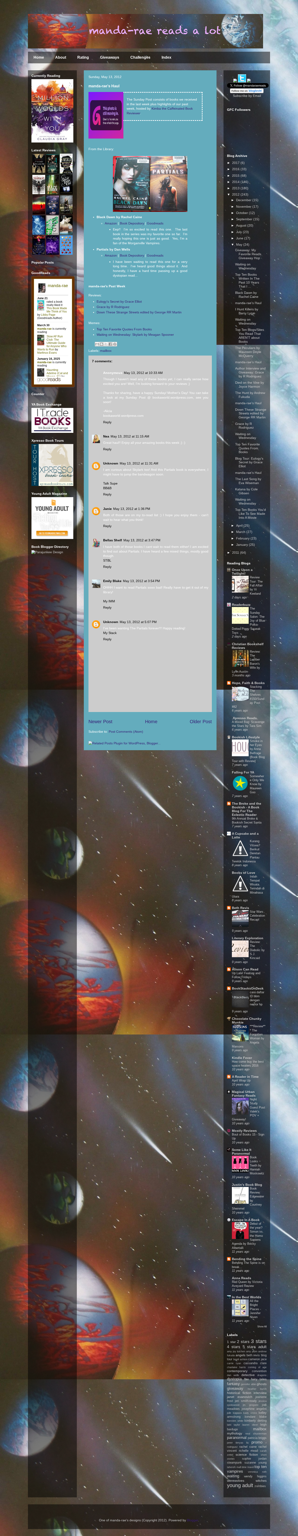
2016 (236, 169)
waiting (233, 1476)
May (239, 244)
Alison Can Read (245, 969)
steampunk (234, 1462)
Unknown (110, 463)
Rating (83, 57)
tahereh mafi (234, 1467)
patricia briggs (257, 1438)
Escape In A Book (246, 1220)
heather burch (257, 1388)
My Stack (110, 633)
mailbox (106, 351)
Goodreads (155, 223)
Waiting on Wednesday (245, 266)
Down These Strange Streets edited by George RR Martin (139, 312)
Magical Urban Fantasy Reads (244, 1093)
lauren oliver (250, 1424)
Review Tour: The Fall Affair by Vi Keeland (256, 585)
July (239, 232)
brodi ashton (240, 1359)
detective (248, 1375)
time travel (248, 1467)
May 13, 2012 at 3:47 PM (141, 540)
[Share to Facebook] (110, 344)
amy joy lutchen (236, 1351)
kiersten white (235, 1420)
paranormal (237, 1437)
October (242, 213)
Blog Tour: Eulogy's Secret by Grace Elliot (249, 462)
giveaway (235, 1388)
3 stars (259, 1341)
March (241, 532)
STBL (107, 560)
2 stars (243, 1341)
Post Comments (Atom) (126, 731)
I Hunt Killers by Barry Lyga (246, 311)
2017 (236, 163)
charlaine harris (236, 1367)
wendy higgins (255, 1476)
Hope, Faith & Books (248, 683)
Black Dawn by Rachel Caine (246, 294)
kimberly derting (255, 1420)
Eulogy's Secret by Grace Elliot (119, 301)
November (244, 206)
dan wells (233, 1375)
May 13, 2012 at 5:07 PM (138, 622)
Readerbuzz (241, 605)
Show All (262, 1326)
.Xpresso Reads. (245, 718)
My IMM (109, 601)
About (60, 57)
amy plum (251, 1351)
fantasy (233, 1384)
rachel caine (248, 1446)
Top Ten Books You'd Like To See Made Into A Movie (250, 513)
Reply (107, 422)
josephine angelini (254, 1409)
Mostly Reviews (244, 1131)
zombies (260, 1486)
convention (259, 1371)
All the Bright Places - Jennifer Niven (255, 1309)
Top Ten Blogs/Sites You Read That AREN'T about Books (249, 335)
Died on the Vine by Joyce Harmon (249, 384)
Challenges (140, 57)
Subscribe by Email (247, 96)
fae (246, 1379)
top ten (260, 1467)
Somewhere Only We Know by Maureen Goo (257, 784)
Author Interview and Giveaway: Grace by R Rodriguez (250, 372)
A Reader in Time (245, 1076)
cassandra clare (255, 1363)
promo (256, 1442)
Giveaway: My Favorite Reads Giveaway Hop (248, 254)
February (243, 538)
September (244, 219)
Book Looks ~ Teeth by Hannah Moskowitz (257, 1165)
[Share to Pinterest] (114, 344)
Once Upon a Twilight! (242, 571)
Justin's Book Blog (247, 1185)
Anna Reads (241, 1278)
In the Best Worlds (246, 1297)
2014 (236, 182)
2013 (236, 188)
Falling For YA (243, 772)
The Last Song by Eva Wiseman (248, 481)
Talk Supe (110, 483)
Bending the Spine (246, 1259)
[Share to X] (106, 344)
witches (261, 1480)
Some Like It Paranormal (241, 1151)
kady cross (250, 1412)
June (240, 238)
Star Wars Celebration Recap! (257, 916)
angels (240, 1355)
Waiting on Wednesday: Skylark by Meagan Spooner (135, 334)
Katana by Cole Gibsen (246, 491)
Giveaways (109, 57)
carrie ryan (234, 1363)
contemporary (237, 1371)
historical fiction (239, 1393)
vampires (235, 1471)
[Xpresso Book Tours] (52, 485)
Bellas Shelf (112, 540)
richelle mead (248, 1450)
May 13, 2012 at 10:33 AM (143, 373)
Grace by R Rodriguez (113, 307)
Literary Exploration (247, 938)
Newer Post (100, 721)
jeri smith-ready (246, 1401)
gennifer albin (248, 1384)
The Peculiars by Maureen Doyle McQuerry (248, 352)
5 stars (249, 1347)
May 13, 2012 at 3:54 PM (141, 581)
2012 (236, 194)
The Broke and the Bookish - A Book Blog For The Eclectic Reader (246, 809)
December (244, 200)
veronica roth (257, 1471)
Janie (107, 509)
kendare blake (256, 1416)
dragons (262, 1375)
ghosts (262, 1384)
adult (262, 1347)
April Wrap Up (241, 1080)
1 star (231, 1342)
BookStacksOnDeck (248, 988)
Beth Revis (240, 908)
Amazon (111, 223)
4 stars (233, 1347)
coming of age (257, 1367)
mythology (234, 1433)
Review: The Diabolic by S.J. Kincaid (257, 950)
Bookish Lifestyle (246, 737)
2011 (236, 552)
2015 (236, 175)
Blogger (192, 1520)
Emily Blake (112, 581)
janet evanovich (239, 1397)
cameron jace (257, 1359)
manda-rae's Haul (248, 303)
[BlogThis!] (101, 344)
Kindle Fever (242, 1058)
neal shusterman (256, 1433)
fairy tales (259, 1379)
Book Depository (132, 223)
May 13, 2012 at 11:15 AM (130, 436)
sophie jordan (254, 1458)
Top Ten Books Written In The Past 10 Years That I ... (247, 280)
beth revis (253, 1355)
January (242, 544)
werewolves (235, 1480)
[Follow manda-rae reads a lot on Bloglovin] (247, 92)
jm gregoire (250, 1405)
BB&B (107, 488)
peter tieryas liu (238, 1442)
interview (260, 1393)
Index (166, 57)
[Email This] (97, 344)
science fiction (247, 1454)
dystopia (234, 1379)
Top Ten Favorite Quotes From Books (124, 329)
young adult (240, 1485)
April (240, 525)
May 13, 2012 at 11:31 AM (139, 463)
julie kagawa (234, 1412)
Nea (106, 436)
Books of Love (243, 873)
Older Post (201, 721)
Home (39, 57)
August (241, 225)
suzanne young (255, 1462)
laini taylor (233, 1424)
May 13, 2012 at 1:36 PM (131, 509)
